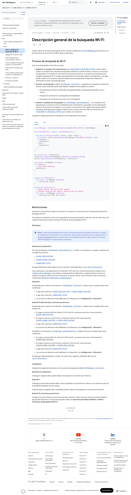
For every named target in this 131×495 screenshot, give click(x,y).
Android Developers (37, 33)
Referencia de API (102, 465)
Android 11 (83, 474)
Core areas (17, 8)
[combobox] (77, 2)
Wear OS (65, 461)
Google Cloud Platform (83, 482)
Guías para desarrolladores (101, 461)
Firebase (70, 482)
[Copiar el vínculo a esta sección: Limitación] (43, 364)
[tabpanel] (70, 162)
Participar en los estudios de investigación (118, 469)
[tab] (36, 122)
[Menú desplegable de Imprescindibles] (33, 2)
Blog (29, 471)
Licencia (39, 490)
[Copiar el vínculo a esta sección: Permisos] (42, 225)
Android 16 (83, 459)
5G (46, 474)
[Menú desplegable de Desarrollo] (48, 2)
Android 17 (83, 456)
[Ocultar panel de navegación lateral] (23, 491)
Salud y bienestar (50, 463)
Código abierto (32, 465)
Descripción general (9, 12)
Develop (5, 8)
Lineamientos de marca (51, 490)
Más (54, 2)
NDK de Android (102, 471)
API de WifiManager (89, 51)
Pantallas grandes (67, 458)
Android (30, 456)
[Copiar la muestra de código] (108, 126)
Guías (23, 12)
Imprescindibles (25, 2)
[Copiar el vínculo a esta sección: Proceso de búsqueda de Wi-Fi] (67, 61)
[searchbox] (12, 18)
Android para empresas (35, 459)
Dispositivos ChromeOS (69, 464)
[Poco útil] (108, 32)
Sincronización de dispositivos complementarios (54, 278)
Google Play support (120, 465)
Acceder (126, 2)
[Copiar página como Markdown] (40, 44)
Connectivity (31, 8)
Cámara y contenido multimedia (51, 467)
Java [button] (44, 122)
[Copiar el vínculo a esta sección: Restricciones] (49, 207)
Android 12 (83, 471)
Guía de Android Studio (104, 458)
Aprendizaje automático (49, 459)
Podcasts (31, 474)
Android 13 (83, 468)
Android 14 (83, 465)
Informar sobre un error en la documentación (121, 461)
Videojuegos (49, 456)
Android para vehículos (69, 467)
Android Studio (115, 2)
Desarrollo (42, 2)
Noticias (30, 468)
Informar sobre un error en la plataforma (121, 456)
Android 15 (83, 462)
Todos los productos (101, 482)
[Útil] (105, 32)
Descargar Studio (102, 468)
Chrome (60, 482)
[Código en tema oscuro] (106, 126)
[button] (12, 38)
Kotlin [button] (36, 122)
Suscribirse (107, 490)
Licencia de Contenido (103, 418)
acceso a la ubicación (44, 237)
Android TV (65, 470)
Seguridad (31, 462)
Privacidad (48, 471)
